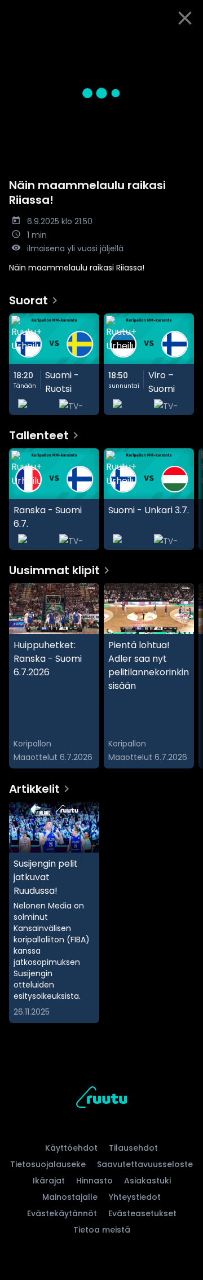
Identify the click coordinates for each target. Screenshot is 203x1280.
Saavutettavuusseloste (145, 1164)
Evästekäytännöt (62, 1213)
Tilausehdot (133, 1148)
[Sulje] (185, 18)
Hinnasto (94, 1180)
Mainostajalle (70, 1197)
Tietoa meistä (101, 1229)
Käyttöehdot (71, 1148)
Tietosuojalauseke (48, 1164)
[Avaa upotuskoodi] (188, 45)
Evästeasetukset (142, 1213)
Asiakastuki (147, 1180)
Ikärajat (49, 1180)
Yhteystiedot (135, 1197)
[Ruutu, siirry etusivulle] (101, 1099)
